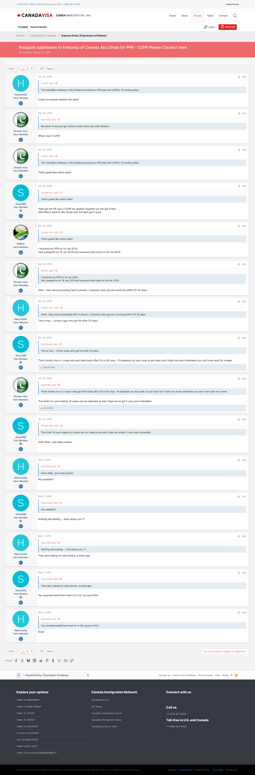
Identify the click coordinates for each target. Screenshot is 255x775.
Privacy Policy (202, 769)
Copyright (218, 769)
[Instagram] (174, 700)
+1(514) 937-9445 (25, 4)
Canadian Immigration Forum (106, 713)
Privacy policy (205, 675)
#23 (244, 337)
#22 (244, 301)
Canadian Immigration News (106, 719)
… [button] (36, 68)
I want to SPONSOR (27, 726)
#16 (244, 77)
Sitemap (172, 769)
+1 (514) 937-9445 (176, 713)
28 (41, 68)
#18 (244, 149)
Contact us (165, 675)
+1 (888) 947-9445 (70, 4)
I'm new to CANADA (27, 733)
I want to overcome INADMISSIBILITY (36, 752)
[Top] (232, 675)
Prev (11, 68)
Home (225, 675)
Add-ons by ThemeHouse (127, 769)
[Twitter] (187, 700)
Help (217, 675)
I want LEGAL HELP (26, 746)
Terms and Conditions (184, 675)
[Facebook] (168, 700)
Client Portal (232, 4)
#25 (244, 419)
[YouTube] (193, 700)
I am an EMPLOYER (27, 739)
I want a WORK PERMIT (28, 706)
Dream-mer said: (50, 192)
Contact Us (231, 769)
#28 (244, 536)
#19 (244, 186)
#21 (244, 264)
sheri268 (27, 52)
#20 (244, 226)
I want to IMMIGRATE (28, 699)
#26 (244, 460)
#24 (244, 378)
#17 (244, 113)
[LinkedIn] (181, 700)
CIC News (96, 706)
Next (49, 68)
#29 (244, 572)
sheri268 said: (48, 119)
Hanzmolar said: (49, 344)
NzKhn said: (47, 83)
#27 (244, 496)
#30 (244, 612)
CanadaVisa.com (100, 699)
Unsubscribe (186, 769)
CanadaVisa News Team (104, 726)
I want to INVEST (25, 719)
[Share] (239, 77)
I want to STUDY (25, 713)
